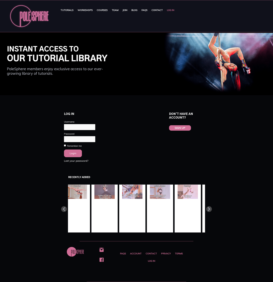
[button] (64, 209)
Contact (157, 10)
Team (115, 10)
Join (125, 10)
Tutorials (67, 10)
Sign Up (180, 128)
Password (69, 133)
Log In (170, 10)
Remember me (74, 145)
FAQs (144, 10)
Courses (102, 10)
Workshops (85, 10)
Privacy (166, 253)
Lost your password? (76, 160)
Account (136, 253)
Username (69, 121)
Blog (134, 10)
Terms (179, 253)
